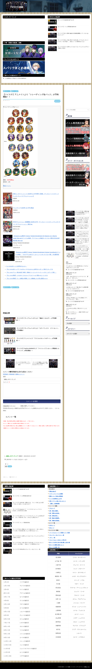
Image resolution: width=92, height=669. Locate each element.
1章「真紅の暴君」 (54, 510)
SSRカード (52, 525)
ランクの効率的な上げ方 (55, 498)
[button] (88, 110)
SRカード (51, 528)
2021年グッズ (7, 91)
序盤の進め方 (52, 491)
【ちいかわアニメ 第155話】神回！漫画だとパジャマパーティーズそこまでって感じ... (31, 272)
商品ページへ (7, 186)
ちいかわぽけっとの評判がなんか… (16, 266)
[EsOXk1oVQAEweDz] (20, 159)
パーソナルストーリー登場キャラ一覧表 (59, 532)
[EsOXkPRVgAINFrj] (20, 125)
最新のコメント (20, 374)
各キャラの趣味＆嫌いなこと (56, 544)
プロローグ (52, 508)
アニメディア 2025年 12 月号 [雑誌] (23, 208)
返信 (10, 466)
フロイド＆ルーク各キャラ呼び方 (57, 540)
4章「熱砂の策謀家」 (54, 518)
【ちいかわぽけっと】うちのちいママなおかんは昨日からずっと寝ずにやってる (29, 269)
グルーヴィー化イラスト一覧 (56, 535)
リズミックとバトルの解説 (56, 493)
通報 (6, 466)
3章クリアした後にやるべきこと (57, 501)
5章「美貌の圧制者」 (54, 520)
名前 (4, 376)
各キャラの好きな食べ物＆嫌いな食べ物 (59, 542)
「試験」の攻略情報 (54, 503)
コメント (6, 382)
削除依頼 (11, 374)
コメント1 (57, 101)
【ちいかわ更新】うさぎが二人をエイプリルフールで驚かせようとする (27, 275)
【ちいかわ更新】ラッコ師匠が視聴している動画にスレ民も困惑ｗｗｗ (27, 278)
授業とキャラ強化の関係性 (56, 496)
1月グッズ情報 (15, 91)
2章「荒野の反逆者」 (54, 513)
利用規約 (5, 374)
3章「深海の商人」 (54, 515)
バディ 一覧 (52, 537)
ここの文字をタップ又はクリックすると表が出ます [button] (15, 78)
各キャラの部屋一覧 (54, 547)
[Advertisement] (24, 29)
